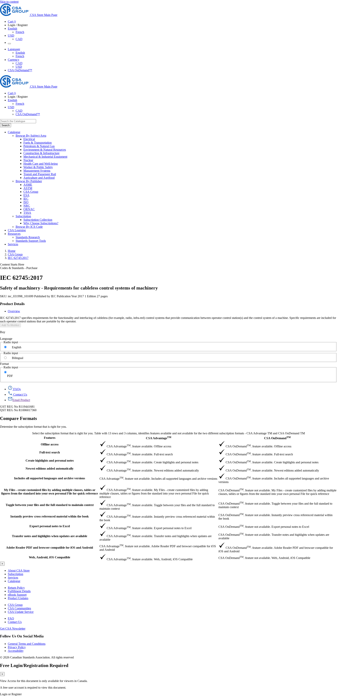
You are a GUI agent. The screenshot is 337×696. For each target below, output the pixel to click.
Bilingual (17, 358)
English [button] (12, 28)
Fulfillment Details (19, 591)
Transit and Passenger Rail (39, 174)
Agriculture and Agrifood (39, 177)
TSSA (27, 212)
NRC (26, 205)
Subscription (15, 574)
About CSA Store (19, 570)
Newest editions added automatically (50, 468)
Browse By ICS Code (29, 226)
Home (11, 251)
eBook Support (17, 594)
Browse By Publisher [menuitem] (29, 181)
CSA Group (30, 191)
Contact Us (15, 622)
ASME (27, 184)
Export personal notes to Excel (49, 526)
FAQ (11, 618)
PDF (10, 375)
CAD (19, 39)
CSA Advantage (158, 438)
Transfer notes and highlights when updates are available (49, 536)
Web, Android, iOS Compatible (49, 557)
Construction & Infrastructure (41, 153)
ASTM (27, 188)
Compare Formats (18, 418)
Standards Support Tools (31, 240)
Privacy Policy (17, 647)
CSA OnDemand (277, 438)
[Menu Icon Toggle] (9, 43)
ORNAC (29, 209)
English (20, 52)
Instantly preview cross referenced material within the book (49, 516)
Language (6, 338)
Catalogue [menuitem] (14, 132)
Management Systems (36, 170)
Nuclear (28, 160)
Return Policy (16, 587)
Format (4, 363)
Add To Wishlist (10, 325)
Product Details (12, 304)
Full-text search (49, 452)
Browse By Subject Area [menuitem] (31, 135)
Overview (14, 311)
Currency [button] (13, 59)
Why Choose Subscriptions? (40, 223)
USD (11, 35)
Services (13, 577)
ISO (25, 202)
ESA (26, 195)
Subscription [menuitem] (23, 216)
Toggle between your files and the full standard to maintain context (50, 505)
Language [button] (14, 49)
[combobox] (18, 121)
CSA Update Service (21, 611)
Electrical (29, 139)
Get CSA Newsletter (12, 628)
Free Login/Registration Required (34, 665)
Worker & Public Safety (38, 167)
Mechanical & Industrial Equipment (45, 156)
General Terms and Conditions (26, 643)
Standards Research (28, 237)
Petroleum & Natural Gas (39, 146)
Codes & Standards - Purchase (18, 268)
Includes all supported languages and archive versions (49, 478)
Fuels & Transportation (37, 142)
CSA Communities (19, 608)
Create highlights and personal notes (50, 460)
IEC (25, 198)
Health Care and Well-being (40, 163)
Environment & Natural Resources (44, 149)
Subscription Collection (37, 219)
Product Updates (18, 598)
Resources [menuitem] (14, 233)
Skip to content (9, 1)
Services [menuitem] (13, 244)
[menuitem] (180, 139)
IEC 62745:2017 (18, 258)
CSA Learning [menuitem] (17, 230)
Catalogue (14, 581)
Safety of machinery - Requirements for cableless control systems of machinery (79, 287)
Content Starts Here (12, 264)
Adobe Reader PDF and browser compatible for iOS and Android (49, 547)
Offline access (50, 444)
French (20, 32)
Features (49, 437)
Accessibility (16, 650)
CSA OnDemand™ (20, 70)
